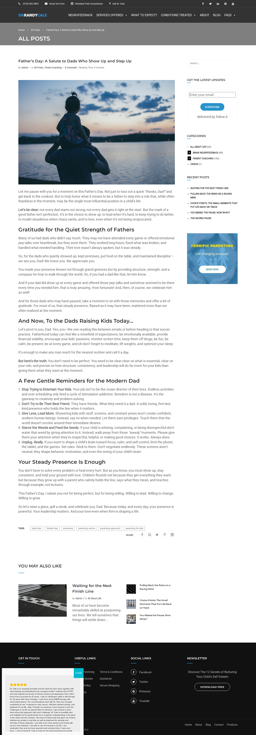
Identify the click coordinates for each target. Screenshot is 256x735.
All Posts (38, 67)
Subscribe (212, 106)
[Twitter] (157, 534)
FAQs (228, 15)
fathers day (52, 528)
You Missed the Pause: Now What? (155, 617)
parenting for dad (134, 528)
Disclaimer (106, 678)
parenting (68, 528)
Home (188, 724)
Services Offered (109, 15)
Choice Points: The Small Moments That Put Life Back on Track (156, 604)
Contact (219, 724)
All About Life (94, 598)
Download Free (212, 686)
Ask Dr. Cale (118, 3)
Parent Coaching (53, 67)
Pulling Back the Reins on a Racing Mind (155, 587)
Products (232, 724)
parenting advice (86, 528)
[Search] (233, 63)
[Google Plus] (149, 534)
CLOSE (78, 673)
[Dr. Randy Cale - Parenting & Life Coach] (32, 17)
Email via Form (57, 3)
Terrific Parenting (84, 671)
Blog (217, 15)
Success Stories (84, 678)
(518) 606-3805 (30, 3)
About (204, 15)
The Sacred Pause (200, 218)
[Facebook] (142, 534)
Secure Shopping (109, 685)
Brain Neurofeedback (205, 152)
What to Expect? (144, 15)
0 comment (71, 67)
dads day (36, 528)
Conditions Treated (176, 15)
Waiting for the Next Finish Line (92, 588)
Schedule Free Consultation (89, 3)
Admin (25, 67)
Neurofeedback (80, 15)
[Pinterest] (164, 534)
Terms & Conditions (111, 671)
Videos (194, 164)
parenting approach (110, 528)
